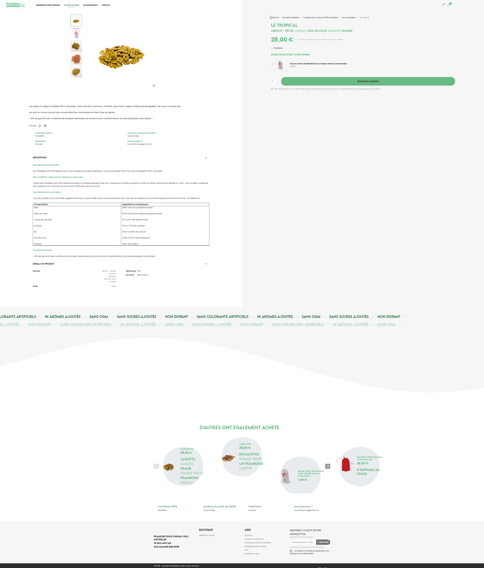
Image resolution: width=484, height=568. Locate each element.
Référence (131, 271)
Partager (40, 126)
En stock (130, 275)
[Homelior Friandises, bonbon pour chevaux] (15, 5)
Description (120, 157)
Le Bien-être (245, 444)
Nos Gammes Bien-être (166, 547)
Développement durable (255, 546)
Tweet (45, 126)
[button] (114, 87)
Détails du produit (120, 263)
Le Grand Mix (186, 449)
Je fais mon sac (162, 543)
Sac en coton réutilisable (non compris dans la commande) (311, 474)
